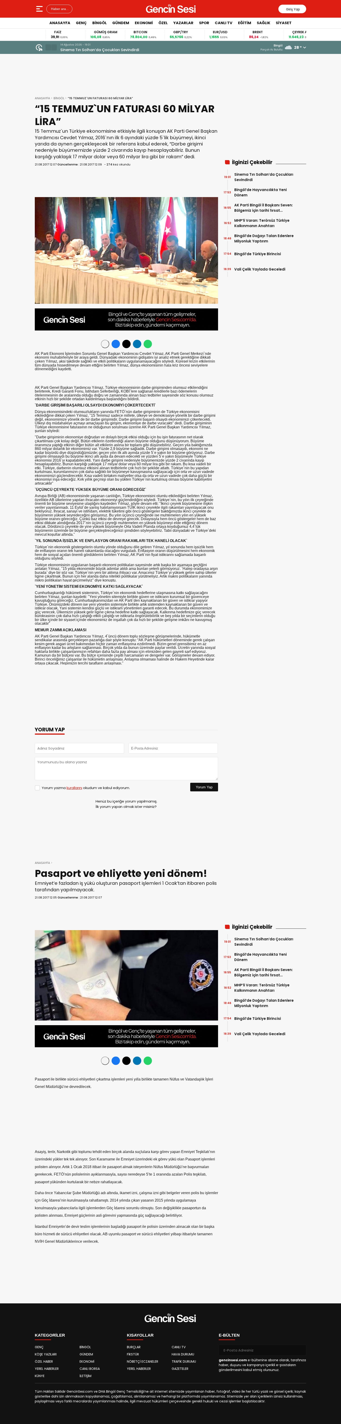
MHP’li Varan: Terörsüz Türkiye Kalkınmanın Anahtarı (262, 223)
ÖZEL (163, 23)
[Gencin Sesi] (171, 8)
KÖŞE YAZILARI (46, 1354)
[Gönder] (301, 1350)
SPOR (204, 23)
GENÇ (81, 23)
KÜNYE (40, 1376)
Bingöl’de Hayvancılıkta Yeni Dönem (260, 192)
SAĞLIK (263, 23)
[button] (48, 47)
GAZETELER (180, 1368)
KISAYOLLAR (140, 1335)
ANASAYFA (59, 23)
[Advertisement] (325, 99)
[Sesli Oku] (105, 344)
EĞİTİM (244, 23)
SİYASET (284, 23)
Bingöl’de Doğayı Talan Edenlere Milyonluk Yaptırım (264, 238)
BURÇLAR (134, 1347)
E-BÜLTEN (229, 1335)
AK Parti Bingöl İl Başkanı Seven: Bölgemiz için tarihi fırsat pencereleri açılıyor (263, 208)
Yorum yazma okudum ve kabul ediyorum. (86, 787)
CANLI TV (223, 23)
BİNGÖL (99, 23)
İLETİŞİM (85, 1376)
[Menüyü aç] (40, 8)
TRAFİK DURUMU (184, 1361)
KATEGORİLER (50, 1335)
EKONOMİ (144, 23)
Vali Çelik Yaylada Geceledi (259, 269)
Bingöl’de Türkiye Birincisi (257, 253)
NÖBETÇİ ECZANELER (142, 1361)
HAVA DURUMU (183, 1354)
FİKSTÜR (133, 1354)
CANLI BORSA (90, 1368)
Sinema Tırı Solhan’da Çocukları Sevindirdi (99, 50)
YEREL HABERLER (47, 1368)
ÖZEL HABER (44, 1361)
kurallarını (74, 787)
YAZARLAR (183, 23)
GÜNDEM (120, 23)
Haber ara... (59, 9)
